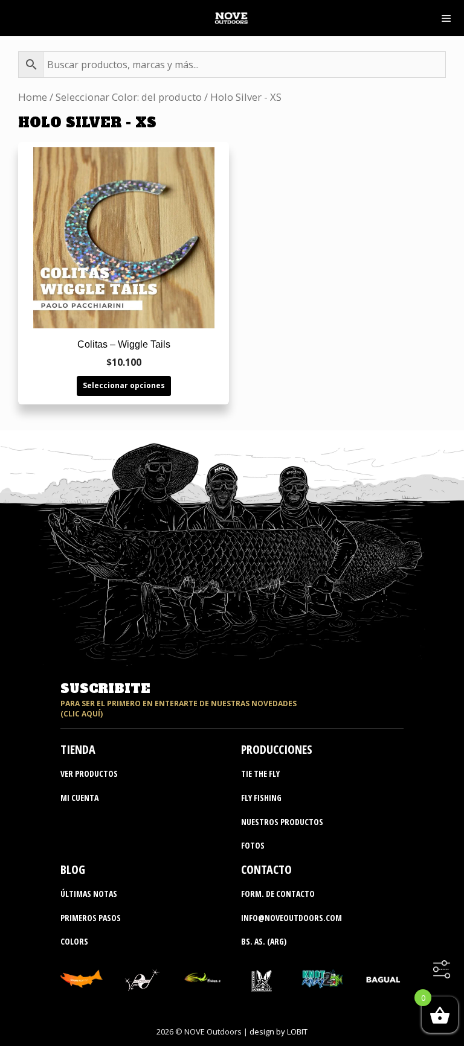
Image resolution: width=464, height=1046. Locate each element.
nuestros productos (282, 822)
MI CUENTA (79, 797)
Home (32, 97)
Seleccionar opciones (124, 385)
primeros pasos (90, 917)
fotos (253, 845)
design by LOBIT (279, 1031)
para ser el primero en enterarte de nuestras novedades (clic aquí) (178, 708)
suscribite (105, 688)
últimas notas (88, 893)
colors (74, 941)
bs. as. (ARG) (263, 941)
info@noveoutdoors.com (291, 917)
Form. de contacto (278, 893)
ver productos (89, 773)
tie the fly (260, 773)
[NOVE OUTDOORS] (231, 18)
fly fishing (261, 797)
